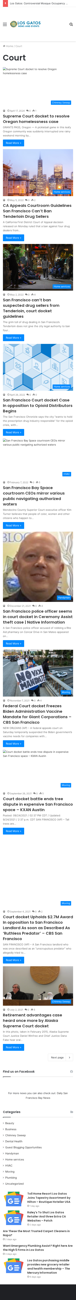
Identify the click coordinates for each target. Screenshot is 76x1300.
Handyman (12, 1153)
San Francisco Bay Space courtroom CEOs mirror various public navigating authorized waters (34, 496)
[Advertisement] (53, 21)
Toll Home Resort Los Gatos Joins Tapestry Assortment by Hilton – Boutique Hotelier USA (48, 1198)
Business (10, 1129)
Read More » (13, 142)
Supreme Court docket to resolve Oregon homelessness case (36, 118)
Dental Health (13, 1141)
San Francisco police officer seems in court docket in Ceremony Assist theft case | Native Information (38, 617)
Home (9, 46)
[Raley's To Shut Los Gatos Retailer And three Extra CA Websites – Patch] (13, 1217)
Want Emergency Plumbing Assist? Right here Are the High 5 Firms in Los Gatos (38, 1248)
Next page (57, 1057)
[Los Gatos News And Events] (25, 24)
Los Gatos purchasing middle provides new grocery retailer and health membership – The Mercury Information (48, 1266)
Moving (9, 1171)
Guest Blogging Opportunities (23, 1147)
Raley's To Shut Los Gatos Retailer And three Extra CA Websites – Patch (46, 1216)
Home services (14, 1159)
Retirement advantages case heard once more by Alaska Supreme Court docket (32, 1020)
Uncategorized (14, 1183)
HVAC (8, 1165)
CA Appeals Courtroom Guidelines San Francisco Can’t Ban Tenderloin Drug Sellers (37, 211)
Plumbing (11, 1177)
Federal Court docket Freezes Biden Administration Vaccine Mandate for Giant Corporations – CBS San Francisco (37, 714)
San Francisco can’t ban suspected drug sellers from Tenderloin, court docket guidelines (31, 308)
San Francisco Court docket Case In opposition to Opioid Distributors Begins (37, 405)
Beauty (9, 1123)
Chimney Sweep (15, 1135)
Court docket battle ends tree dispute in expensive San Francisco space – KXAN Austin (38, 804)
